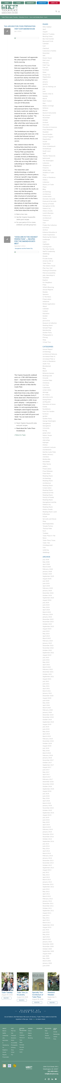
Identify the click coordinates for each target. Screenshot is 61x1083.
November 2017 (48, 760)
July (44, 89)
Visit (44, 223)
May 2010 (46, 934)
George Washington (49, 421)
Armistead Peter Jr (49, 359)
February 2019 (48, 739)
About (45, 306)
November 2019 (48, 717)
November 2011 (48, 906)
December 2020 (48, 696)
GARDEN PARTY (42, 2)
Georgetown (47, 423)
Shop (44, 340)
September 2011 (48, 910)
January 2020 (47, 712)
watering (46, 550)
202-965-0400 (53, 1071)
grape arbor (47, 433)
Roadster (46, 132)
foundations (46, 409)
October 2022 (47, 650)
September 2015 (48, 813)
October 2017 (47, 762)
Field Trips (46, 65)
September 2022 (48, 653)
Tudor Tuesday (7, 992)
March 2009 (47, 961)
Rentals (45, 292)
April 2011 (46, 920)
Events (45, 407)
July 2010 (46, 930)
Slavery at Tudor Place (22, 1040)
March (45, 98)
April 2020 (46, 705)
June (44, 91)
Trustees (45, 533)
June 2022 (46, 660)
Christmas (46, 383)
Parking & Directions (49, 270)
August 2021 (47, 679)
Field (46, 1030)
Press (44, 285)
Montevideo (46, 459)
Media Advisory (48, 454)
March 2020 (47, 708)
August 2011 (47, 913)
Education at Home (49, 404)
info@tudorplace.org (51, 1074)
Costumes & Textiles (49, 51)
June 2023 (46, 631)
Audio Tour (46, 364)
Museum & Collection (50, 323)
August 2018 (47, 746)
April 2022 (46, 665)
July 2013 (46, 872)
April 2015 (46, 825)
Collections (46, 387)
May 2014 (46, 848)
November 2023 (48, 622)
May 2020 (46, 703)
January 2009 (47, 963)
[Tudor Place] (9, 8)
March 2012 (47, 896)
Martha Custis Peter (49, 452)
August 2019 (47, 724)
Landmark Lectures (49, 447)
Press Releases (48, 130)
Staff (44, 153)
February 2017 (48, 779)
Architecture (47, 194)
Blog (44, 189)
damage (45, 392)
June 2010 (46, 932)
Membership (47, 330)
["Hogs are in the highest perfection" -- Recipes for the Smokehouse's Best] (7, 239)
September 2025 (48, 576)
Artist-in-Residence (49, 177)
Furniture (46, 70)
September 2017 (48, 765)
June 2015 (46, 820)
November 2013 (48, 863)
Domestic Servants (49, 199)
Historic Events (48, 211)
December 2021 (48, 672)
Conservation (47, 196)
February (46, 63)
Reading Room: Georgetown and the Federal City (49, 502)
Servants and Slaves (49, 519)
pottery (45, 466)
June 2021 (46, 684)
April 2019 (46, 734)
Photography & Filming (13, 1046)
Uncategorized (47, 545)
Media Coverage (48, 106)
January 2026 (47, 571)
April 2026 (46, 564)
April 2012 (46, 894)
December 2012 (48, 884)
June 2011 (46, 915)
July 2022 (46, 657)
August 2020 (47, 698)
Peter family (47, 464)
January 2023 (47, 643)
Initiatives (46, 301)
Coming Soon (47, 246)
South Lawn (47, 151)
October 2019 (47, 719)
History (45, 79)
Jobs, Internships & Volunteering (5, 1041)
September (46, 144)
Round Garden (47, 134)
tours (44, 531)
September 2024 (48, 598)
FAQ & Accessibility (49, 273)
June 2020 (46, 700)
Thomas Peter (47, 528)
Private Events (47, 258)
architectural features (50, 354)
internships (46, 440)
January (45, 82)
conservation (47, 390)
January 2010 (47, 942)
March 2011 (47, 922)
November (46, 118)
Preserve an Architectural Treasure (47, 218)
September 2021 (48, 676)
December (46, 53)
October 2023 (47, 624)
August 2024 (47, 600)
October (45, 120)
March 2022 (47, 667)
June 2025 (46, 583)
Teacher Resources (49, 156)
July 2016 (46, 794)
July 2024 (46, 602)
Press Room (47, 473)
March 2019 (47, 736)
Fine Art (45, 67)
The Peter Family (48, 249)
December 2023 (48, 619)
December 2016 (48, 782)
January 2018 (47, 758)
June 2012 (46, 889)
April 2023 (46, 636)
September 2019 (48, 722)
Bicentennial (47, 366)
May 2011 (46, 918)
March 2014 (47, 853)
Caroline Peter (47, 380)
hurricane (46, 438)
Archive (45, 230)
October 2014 (47, 839)
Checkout (46, 48)
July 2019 (46, 727)
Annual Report (47, 349)
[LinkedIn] (52, 1079)
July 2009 (46, 956)
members (46, 457)
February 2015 (48, 829)
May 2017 (46, 772)
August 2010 (47, 927)
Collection (46, 182)
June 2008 (46, 965)
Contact (45, 311)
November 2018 (48, 741)
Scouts (45, 141)
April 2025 (46, 586)
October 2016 (47, 786)
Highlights (46, 244)
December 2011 (48, 903)
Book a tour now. (21, 214)
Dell (44, 55)
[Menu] (59, 11)
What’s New (47, 170)
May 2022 (46, 662)
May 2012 (46, 891)
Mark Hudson (47, 101)
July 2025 (46, 581)
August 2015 (47, 815)
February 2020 (48, 710)
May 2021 (46, 686)
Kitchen (45, 445)
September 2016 (48, 789)
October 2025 (47, 574)
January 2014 (47, 858)
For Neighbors (47, 282)
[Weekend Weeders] (53, 981)
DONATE (18, 2)
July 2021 (46, 681)
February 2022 (48, 669)
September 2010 (48, 925)
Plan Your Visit (47, 268)
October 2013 (47, 865)
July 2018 (46, 748)
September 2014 (48, 841)
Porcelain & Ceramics (50, 127)
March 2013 (47, 879)
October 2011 (47, 908)
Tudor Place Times (49, 540)
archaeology (47, 352)
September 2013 (48, 868)
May (44, 103)
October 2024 (47, 595)
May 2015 (46, 822)
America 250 (54, 2)
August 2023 (47, 629)
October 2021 (47, 674)
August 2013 (47, 870)
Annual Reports (48, 290)
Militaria (45, 108)
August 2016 (47, 791)
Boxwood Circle (48, 41)
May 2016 (46, 798)
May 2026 (46, 562)
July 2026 (46, 559)
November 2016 (48, 784)
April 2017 (46, 774)
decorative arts (48, 397)
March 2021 (47, 691)
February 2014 (48, 856)
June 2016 (46, 796)
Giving (45, 430)
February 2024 (48, 614)
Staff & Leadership (49, 251)
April (44, 29)
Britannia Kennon (48, 373)
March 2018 (47, 753)
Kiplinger (46, 442)
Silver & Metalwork (49, 146)
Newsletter (46, 462)
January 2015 (47, 832)
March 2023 (47, 638)
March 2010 (47, 939)
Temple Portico (48, 526)
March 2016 (47, 803)
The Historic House (49, 266)
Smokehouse (47, 149)
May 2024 (46, 607)
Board (45, 371)
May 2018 (46, 750)
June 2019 (46, 729)
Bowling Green (48, 36)
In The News (47, 297)
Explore (45, 280)
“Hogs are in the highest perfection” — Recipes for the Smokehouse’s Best (26, 240)
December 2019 (48, 715)
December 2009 (48, 944)
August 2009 (47, 954)
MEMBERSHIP (30, 2)
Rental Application (49, 304)
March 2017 (47, 777)
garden (45, 416)
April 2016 (46, 801)
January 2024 (47, 617)
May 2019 (46, 731)
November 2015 (48, 808)
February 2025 (48, 588)
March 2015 (47, 827)
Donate (45, 256)
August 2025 (47, 579)
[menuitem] (6, 2)
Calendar (46, 43)
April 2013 (46, 877)
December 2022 (48, 645)
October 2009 (47, 949)
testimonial (46, 158)
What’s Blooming (48, 287)
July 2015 (46, 817)
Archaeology (47, 192)
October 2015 (47, 810)
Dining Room (47, 399)
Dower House (47, 58)
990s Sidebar (47, 27)
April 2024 (46, 610)
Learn (44, 242)
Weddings (46, 254)
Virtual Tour (47, 342)
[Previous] (18, 44)
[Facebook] (45, 1079)
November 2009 (48, 946)
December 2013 (48, 860)
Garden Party (47, 332)
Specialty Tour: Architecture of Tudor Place (37, 994)
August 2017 (47, 767)
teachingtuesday (48, 524)
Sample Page (47, 328)
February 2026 (48, 569)
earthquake (46, 402)
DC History (46, 395)
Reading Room (48, 325)
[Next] (35, 44)
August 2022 (47, 655)
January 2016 (47, 805)
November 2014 (48, 837)
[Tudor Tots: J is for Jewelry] (23, 981)
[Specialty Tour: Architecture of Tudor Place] (38, 981)
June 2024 (46, 605)
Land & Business (48, 213)
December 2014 (48, 834)
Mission (45, 110)
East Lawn (46, 60)
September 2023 (48, 626)
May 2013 (46, 875)
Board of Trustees (48, 34)
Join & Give (46, 321)
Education (46, 313)
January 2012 (47, 901)
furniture (45, 414)
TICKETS (7, 2)
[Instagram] (49, 1079)
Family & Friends (48, 204)
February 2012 (48, 899)
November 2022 (48, 648)
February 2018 (48, 755)
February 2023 (48, 641)
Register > (6, 998)
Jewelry (45, 84)
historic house (47, 435)
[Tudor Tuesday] (7, 981)
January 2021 (47, 693)
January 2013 (47, 882)
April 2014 (46, 851)
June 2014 (46, 846)
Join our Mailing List (49, 86)
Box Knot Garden (48, 39)
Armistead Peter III (49, 356)
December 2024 (48, 593)
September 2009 (48, 951)
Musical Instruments (49, 113)
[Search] (55, 11)
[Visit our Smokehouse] (7, 31)
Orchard (45, 122)
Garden (45, 316)
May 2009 (46, 958)
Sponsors (46, 294)
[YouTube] (56, 1079)
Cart (44, 46)
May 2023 (46, 633)
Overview (46, 125)
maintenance (47, 450)
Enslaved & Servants (49, 201)
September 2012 (48, 887)
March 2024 (47, 612)
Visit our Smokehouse (24, 29)
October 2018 (47, 743)
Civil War (46, 385)
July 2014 (46, 844)
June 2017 (46, 770)
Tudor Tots (46, 543)
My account (46, 115)
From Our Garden (48, 411)
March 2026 (47, 567)
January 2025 (47, 590)
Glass (44, 72)
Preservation (47, 299)
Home (45, 318)
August (45, 32)
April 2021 (46, 688)
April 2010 (46, 937)
